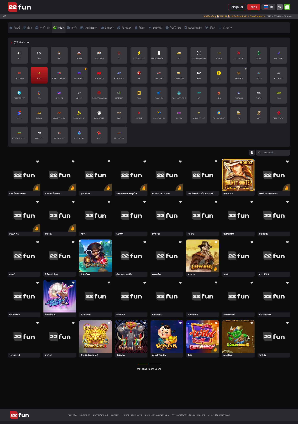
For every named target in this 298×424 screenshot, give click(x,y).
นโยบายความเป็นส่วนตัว (157, 415)
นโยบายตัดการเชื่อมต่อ (219, 415)
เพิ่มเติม (280, 30)
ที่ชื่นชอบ (24, 173)
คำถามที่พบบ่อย (100, 415)
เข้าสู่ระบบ (237, 7)
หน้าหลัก (72, 415)
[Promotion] (287, 7)
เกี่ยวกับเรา (85, 415)
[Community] (280, 7)
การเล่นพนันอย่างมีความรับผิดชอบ (188, 415)
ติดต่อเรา (115, 415)
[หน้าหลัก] (19, 7)
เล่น (24, 181)
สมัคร (254, 7)
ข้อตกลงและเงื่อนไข (132, 415)
